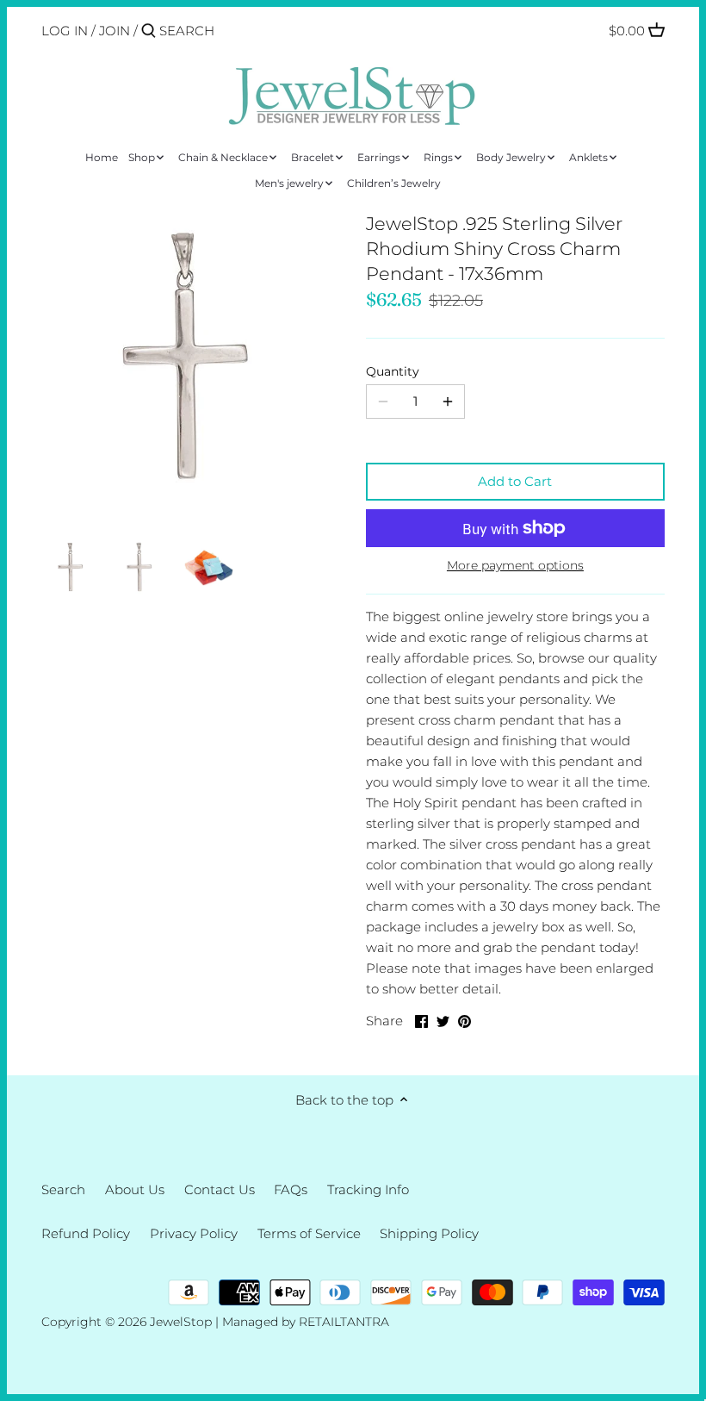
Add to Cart (515, 481)
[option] (71, 568)
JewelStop (181, 1322)
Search (63, 1189)
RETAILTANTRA (344, 1322)
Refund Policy (85, 1233)
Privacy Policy (194, 1233)
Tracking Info (368, 1189)
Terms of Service (309, 1233)
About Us (134, 1189)
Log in (64, 30)
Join (114, 30)
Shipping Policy (429, 1233)
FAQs (290, 1189)
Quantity (392, 371)
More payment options (515, 565)
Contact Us (219, 1189)
